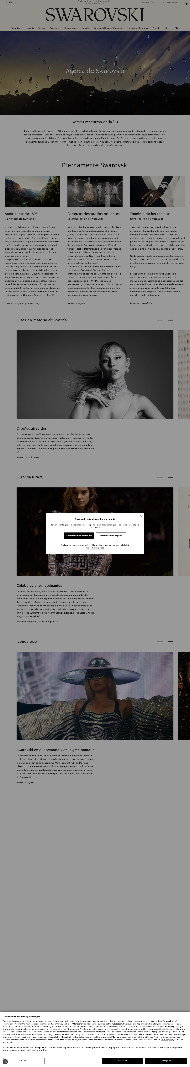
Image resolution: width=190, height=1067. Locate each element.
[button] (141, 516)
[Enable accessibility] (5, 1061)
